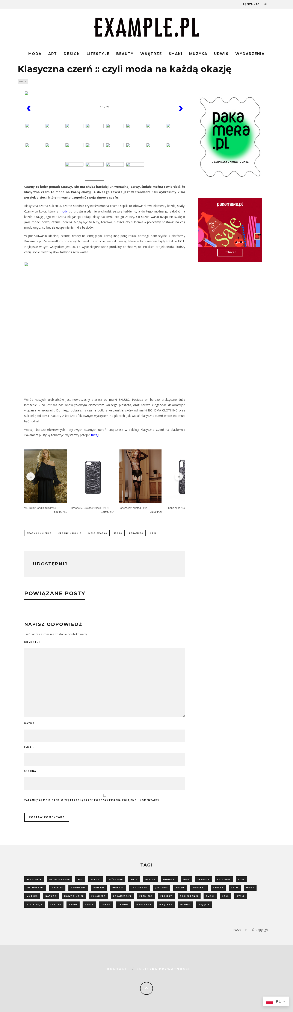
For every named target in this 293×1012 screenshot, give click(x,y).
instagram (140, 887)
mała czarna (97, 533)
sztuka (55, 904)
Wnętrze (151, 54)
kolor (180, 887)
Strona (30, 770)
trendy (123, 904)
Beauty (125, 54)
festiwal (224, 879)
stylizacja (34, 904)
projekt (166, 896)
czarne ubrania (70, 533)
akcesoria (34, 879)
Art (52, 54)
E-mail (29, 747)
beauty (96, 879)
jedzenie (162, 887)
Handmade (78, 887)
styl (153, 533)
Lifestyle (98, 54)
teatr (89, 904)
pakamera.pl (122, 896)
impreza (118, 887)
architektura (59, 879)
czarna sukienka (39, 533)
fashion (204, 879)
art (80, 879)
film (241, 879)
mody (64, 211)
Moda (35, 54)
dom (186, 879)
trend (105, 904)
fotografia (35, 887)
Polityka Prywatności (163, 969)
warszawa (144, 904)
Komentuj (32, 641)
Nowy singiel (74, 896)
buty (134, 879)
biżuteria (116, 879)
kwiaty (218, 887)
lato (234, 887)
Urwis (221, 54)
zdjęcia (204, 904)
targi (73, 904)
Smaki (176, 54)
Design (72, 54)
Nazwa (29, 723)
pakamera (136, 533)
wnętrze (165, 904)
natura (50, 896)
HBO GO (99, 887)
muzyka (32, 896)
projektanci (189, 896)
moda (118, 533)
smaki (210, 896)
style (241, 896)
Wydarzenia (250, 54)
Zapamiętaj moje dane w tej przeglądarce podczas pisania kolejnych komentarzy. (92, 800)
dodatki (169, 879)
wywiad (185, 904)
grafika (57, 887)
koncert (199, 887)
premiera (146, 896)
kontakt (117, 969)
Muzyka (198, 54)
